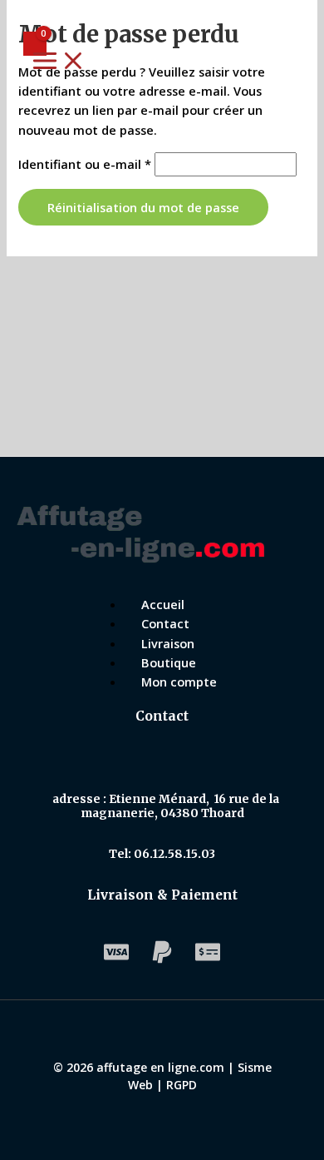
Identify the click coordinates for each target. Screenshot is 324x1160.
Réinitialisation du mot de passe (143, 207)
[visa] (116, 959)
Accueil (162, 604)
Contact (165, 623)
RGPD (181, 1085)
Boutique (168, 662)
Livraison (167, 643)
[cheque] (207, 959)
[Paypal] (162, 959)
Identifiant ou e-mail (84, 164)
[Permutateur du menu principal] (59, 61)
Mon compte (179, 681)
